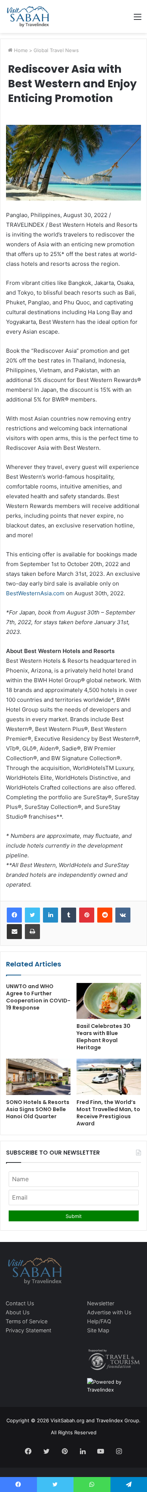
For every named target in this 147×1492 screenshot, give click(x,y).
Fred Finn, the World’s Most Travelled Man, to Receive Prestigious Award (108, 1112)
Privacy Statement (28, 1330)
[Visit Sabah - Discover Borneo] (28, 16)
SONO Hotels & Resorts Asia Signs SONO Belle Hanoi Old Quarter (37, 1109)
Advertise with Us (109, 1312)
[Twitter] (32, 915)
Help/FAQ (99, 1321)
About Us (17, 1312)
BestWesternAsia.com (35, 593)
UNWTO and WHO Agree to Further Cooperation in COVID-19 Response (38, 997)
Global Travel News (56, 50)
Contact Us (20, 1303)
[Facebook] (14, 915)
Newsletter (100, 1303)
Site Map (98, 1330)
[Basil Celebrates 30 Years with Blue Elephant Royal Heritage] (109, 1001)
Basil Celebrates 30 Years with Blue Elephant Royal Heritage (103, 1036)
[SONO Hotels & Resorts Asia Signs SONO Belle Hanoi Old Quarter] (38, 1077)
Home (20, 50)
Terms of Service (26, 1321)
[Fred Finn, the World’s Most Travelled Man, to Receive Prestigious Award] (109, 1077)
